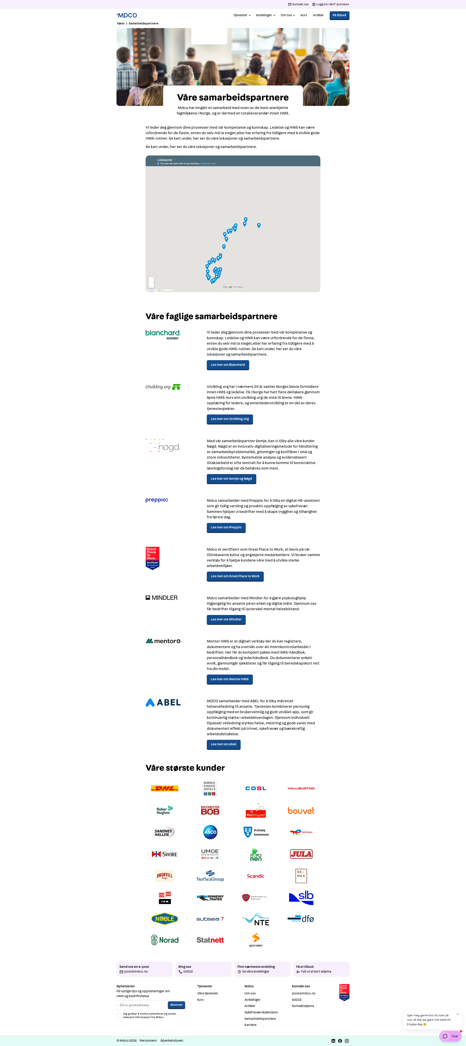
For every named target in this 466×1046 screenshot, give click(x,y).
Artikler (318, 15)
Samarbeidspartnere (260, 1018)
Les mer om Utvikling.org (230, 419)
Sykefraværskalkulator (261, 1012)
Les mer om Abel (223, 744)
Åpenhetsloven (171, 1040)
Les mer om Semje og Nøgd (231, 478)
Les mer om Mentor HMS (230, 679)
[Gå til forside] (126, 15)
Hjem (120, 23)
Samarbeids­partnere (144, 23)
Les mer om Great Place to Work (235, 576)
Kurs (304, 15)
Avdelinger (252, 1000)
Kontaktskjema (303, 1006)
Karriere (250, 1025)
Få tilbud (339, 15)
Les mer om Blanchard (228, 365)
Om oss (250, 993)
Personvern (148, 1040)
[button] (241, 15)
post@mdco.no (303, 993)
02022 (296, 1000)
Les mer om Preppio (226, 527)
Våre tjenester (207, 993)
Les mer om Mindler (226, 619)
